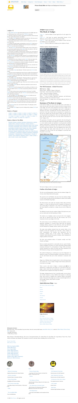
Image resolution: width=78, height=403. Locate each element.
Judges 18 (10, 117)
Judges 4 (25, 113)
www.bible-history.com (48, 329)
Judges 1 (10, 113)
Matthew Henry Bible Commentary (15, 356)
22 (7, 98)
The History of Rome (34, 380)
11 (7, 64)
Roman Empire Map (34, 371)
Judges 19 (16, 117)
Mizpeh (41, 291)
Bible (30, 368)
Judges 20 (21, 117)
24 (7, 104)
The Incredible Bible (12, 392)
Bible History (13, 398)
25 (7, 107)
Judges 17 (34, 116)
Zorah (34, 107)
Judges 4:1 (42, 34)
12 (7, 67)
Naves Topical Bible (11, 349)
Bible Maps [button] (24, 2)
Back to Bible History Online (46, 324)
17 (7, 82)
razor (31, 43)
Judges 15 (23, 116)
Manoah (12, 55)
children (12, 32)
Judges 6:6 (42, 37)
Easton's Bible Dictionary (13, 352)
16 (7, 77)
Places (31, 376)
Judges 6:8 (42, 43)
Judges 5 (30, 113)
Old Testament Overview (56, 371)
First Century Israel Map (13, 383)
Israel (16, 32)
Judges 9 (20, 114)
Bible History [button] (60, 2)
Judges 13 (12, 116)
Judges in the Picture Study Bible (47, 319)
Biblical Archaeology (12, 371)
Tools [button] (49, 2)
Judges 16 (29, 116)
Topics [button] (45, 2)
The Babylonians (33, 390)
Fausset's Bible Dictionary (13, 354)
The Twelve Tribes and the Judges (47, 285)
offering (15, 100)
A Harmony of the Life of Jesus (58, 379)
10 (7, 62)
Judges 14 (18, 116)
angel (14, 38)
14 (7, 72)
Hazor (41, 287)
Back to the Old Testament (45, 322)
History (52, 368)
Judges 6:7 (42, 40)
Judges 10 (25, 114)
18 (7, 84)
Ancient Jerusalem (12, 375)
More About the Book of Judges (46, 318)
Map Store (53, 387)
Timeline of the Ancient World (46, 321)
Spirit (15, 107)
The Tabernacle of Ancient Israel (36, 385)
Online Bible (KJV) (11, 347)
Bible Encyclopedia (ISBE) (13, 346)
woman (13, 47)
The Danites (42, 295)
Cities (9, 388)
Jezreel (41, 289)
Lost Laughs (54, 383)
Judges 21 (27, 117)
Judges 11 (30, 114)
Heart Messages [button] (38, 2)
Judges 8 (15, 114)
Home (8, 368)
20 (7, 91)
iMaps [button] (54, 2)
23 (7, 99)
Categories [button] (30, 2)
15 (7, 75)
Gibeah (41, 297)
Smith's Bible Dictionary (12, 350)
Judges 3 (20, 113)
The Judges (42, 316)
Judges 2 (15, 113)
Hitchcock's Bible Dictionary (13, 357)
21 (7, 95)
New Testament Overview (57, 375)
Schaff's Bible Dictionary (12, 353)
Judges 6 (35, 113)
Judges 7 (10, 114)
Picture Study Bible (12, 379)
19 (7, 87)
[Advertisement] (39, 19)
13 (7, 70)
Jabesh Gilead (43, 299)
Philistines (26, 34)
